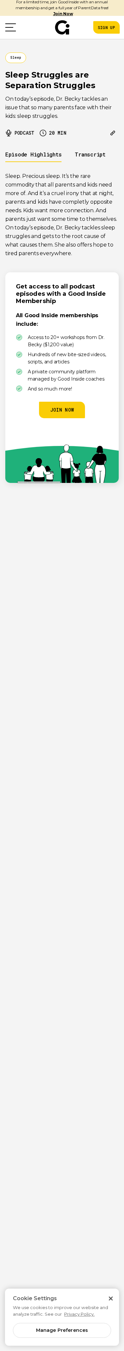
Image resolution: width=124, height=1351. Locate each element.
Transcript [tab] (90, 154)
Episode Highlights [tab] (33, 154)
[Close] (110, 1298)
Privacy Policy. (79, 1314)
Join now (62, 410)
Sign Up (106, 27)
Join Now (63, 13)
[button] (10, 27)
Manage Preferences (62, 1330)
